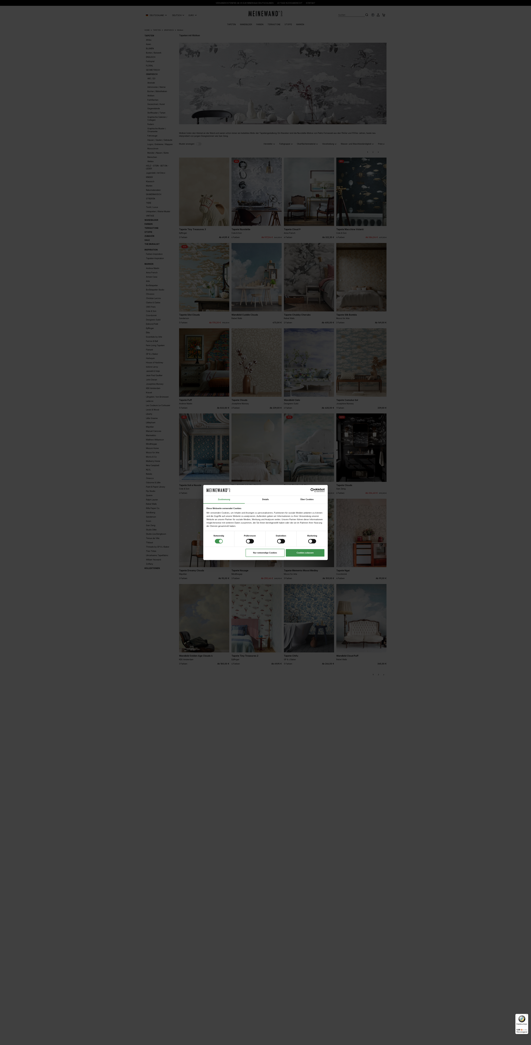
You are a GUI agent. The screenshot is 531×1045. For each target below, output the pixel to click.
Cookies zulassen (305, 553)
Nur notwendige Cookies (265, 553)
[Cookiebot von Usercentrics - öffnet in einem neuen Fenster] (312, 490)
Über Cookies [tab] (307, 499)
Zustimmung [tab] (224, 499)
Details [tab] (265, 499)
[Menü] (526, 1015)
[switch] (250, 541)
